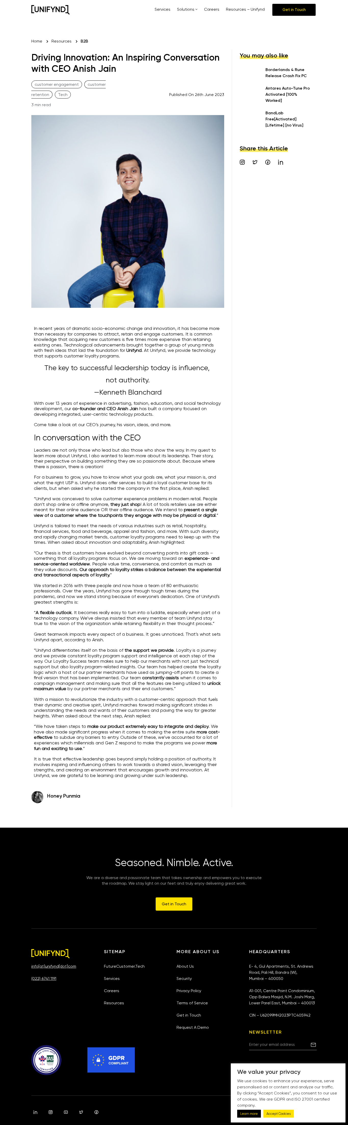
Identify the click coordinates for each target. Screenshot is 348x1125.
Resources (114, 1003)
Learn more (249, 1114)
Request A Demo (193, 1027)
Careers (111, 990)
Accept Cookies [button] (278, 1114)
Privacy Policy (189, 990)
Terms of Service (192, 1003)
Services (112, 978)
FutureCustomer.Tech (124, 966)
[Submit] (313, 1045)
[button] (294, 10)
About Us (185, 966)
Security (184, 978)
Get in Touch (189, 1015)
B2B (84, 41)
